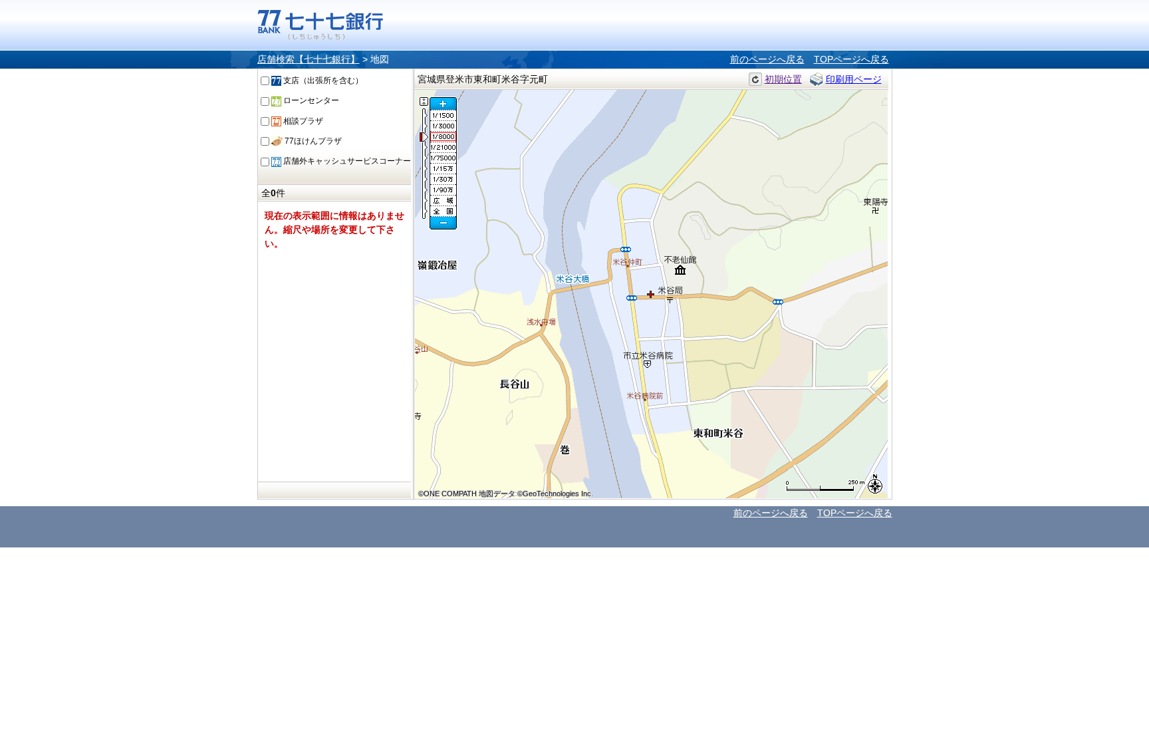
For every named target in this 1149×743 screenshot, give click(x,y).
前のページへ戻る (767, 59)
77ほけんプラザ (312, 141)
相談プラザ (302, 121)
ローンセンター (310, 100)
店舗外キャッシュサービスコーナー (346, 161)
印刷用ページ (854, 79)
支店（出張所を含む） (322, 80)
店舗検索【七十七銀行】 (308, 59)
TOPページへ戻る (851, 59)
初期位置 (783, 79)
